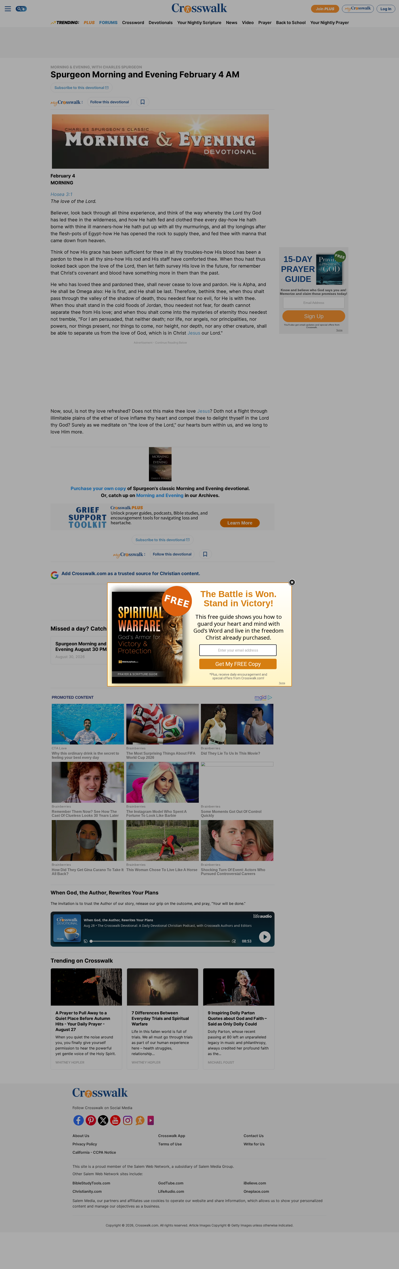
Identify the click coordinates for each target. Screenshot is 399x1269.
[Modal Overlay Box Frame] (199, 634)
